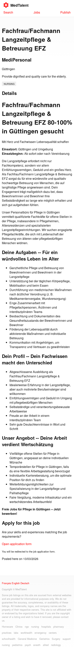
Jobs (37, 12)
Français (6, 583)
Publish (65, 12)
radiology (56, 645)
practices (6, 632)
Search (8, 12)
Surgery (56, 639)
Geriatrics (44, 639)
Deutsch (24, 583)
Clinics (18, 626)
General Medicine (27, 639)
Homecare (7, 626)
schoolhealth (8, 639)
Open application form (16, 544)
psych (28, 645)
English (16, 583)
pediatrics (17, 645)
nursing (9, 83)
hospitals (46, 626)
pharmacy (58, 626)
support (67, 639)
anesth (36, 645)
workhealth (26, 632)
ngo (27, 626)
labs (16, 632)
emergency (40, 632)
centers (53, 632)
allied (46, 645)
